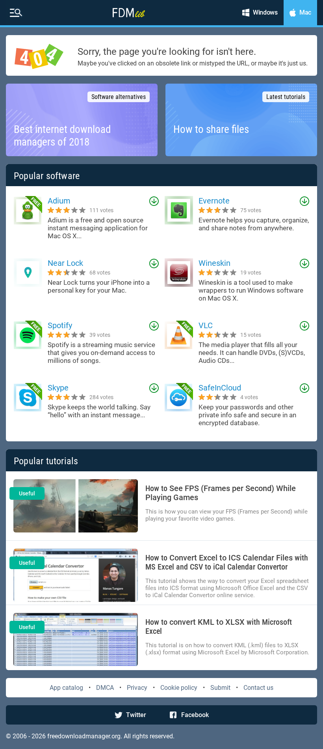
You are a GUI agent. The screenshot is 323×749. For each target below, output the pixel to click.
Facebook (195, 715)
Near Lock (65, 263)
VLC (206, 325)
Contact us (258, 687)
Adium (59, 200)
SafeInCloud (220, 387)
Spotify (60, 325)
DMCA (105, 687)
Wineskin (214, 263)
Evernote (214, 200)
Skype (58, 387)
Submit (220, 687)
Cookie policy (178, 687)
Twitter (136, 715)
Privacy (137, 687)
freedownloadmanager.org (84, 736)
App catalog (66, 687)
